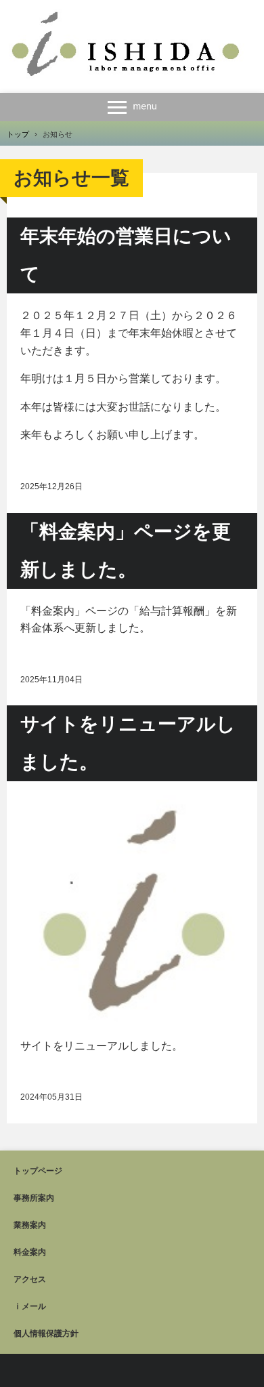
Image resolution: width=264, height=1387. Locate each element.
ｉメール (30, 1306)
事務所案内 (34, 1198)
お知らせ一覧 (71, 177)
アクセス (30, 1279)
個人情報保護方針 (46, 1333)
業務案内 (30, 1225)
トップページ (38, 1171)
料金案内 (30, 1252)
